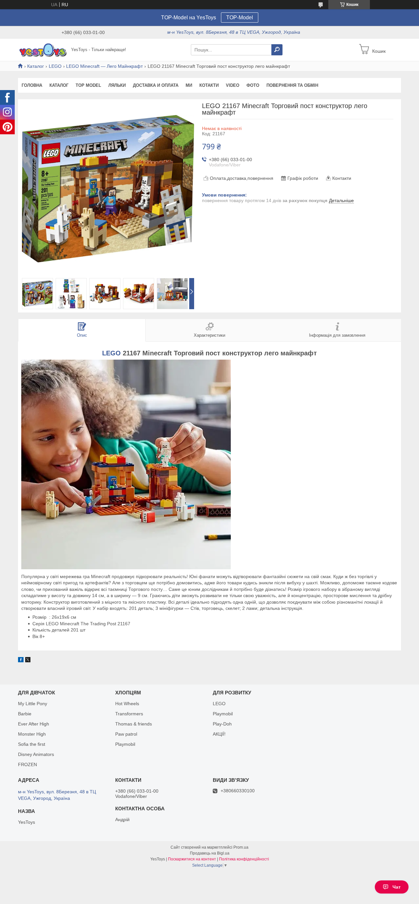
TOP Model (88, 85)
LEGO (55, 66)
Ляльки (117, 85)
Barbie (24, 713)
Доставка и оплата (155, 85)
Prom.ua (240, 847)
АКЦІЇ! (219, 734)
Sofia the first (31, 744)
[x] (27, 660)
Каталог (35, 66)
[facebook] (21, 660)
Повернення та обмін (292, 85)
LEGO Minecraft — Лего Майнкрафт (104, 66)
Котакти (209, 85)
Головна (32, 85)
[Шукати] (276, 49)
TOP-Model (239, 17)
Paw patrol (126, 734)
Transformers (129, 713)
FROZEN (27, 764)
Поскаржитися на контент (192, 859)
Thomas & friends (133, 723)
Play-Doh (222, 723)
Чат (396, 887)
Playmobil (125, 744)
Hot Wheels (127, 703)
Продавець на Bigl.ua (209, 853)
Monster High (32, 734)
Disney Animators (36, 754)
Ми (189, 85)
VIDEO (232, 85)
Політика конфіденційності (244, 859)
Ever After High (33, 723)
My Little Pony (32, 703)
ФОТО (252, 85)
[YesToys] (42, 49)
